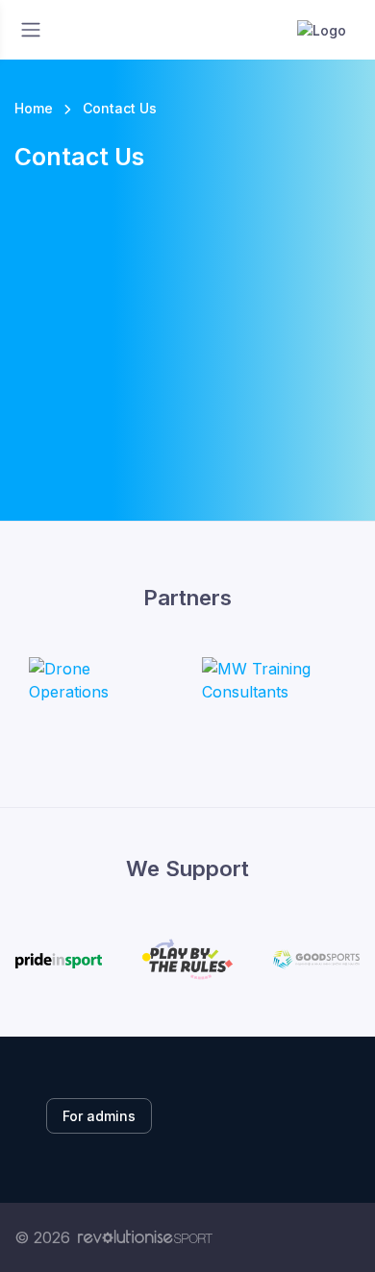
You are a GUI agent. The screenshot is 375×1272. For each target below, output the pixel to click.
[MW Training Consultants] (274, 680)
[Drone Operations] (101, 680)
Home (33, 108)
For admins (99, 1116)
